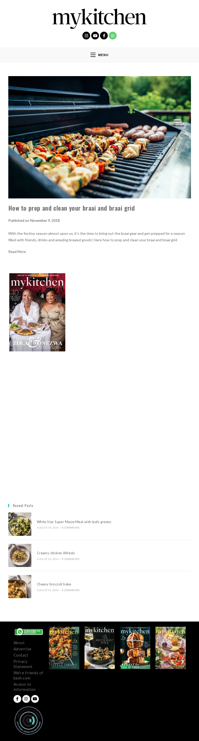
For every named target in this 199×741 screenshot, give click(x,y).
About (19, 642)
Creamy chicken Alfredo (56, 553)
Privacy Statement (23, 664)
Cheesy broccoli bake (55, 584)
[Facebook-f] (104, 35)
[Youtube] (95, 35)
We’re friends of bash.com (28, 675)
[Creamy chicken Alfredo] (19, 555)
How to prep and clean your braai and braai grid (71, 207)
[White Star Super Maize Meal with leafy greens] (19, 524)
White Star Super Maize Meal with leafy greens (74, 522)
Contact (21, 655)
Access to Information (24, 687)
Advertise (22, 648)
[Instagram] (86, 35)
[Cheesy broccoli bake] (19, 586)
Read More (17, 251)
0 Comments (70, 527)
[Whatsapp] (113, 35)
